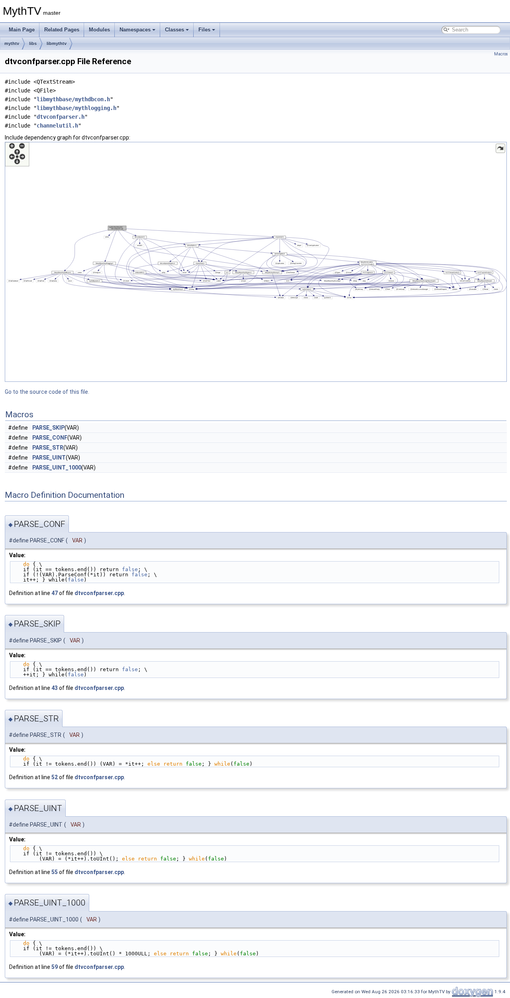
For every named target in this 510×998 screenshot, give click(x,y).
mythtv (11, 43)
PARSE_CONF (49, 437)
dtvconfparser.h (60, 117)
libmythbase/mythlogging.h (76, 108)
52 (54, 777)
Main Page (22, 30)
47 (54, 593)
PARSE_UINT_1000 (56, 467)
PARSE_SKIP (48, 427)
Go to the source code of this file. (47, 392)
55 (54, 872)
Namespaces (135, 30)
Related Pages (61, 30)
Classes (174, 30)
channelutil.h (57, 125)
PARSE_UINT (49, 457)
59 (54, 967)
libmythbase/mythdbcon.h (73, 99)
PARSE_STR (47, 447)
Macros (501, 54)
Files (204, 30)
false (130, 569)
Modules (99, 30)
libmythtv (57, 43)
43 (54, 688)
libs (33, 43)
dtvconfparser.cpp (99, 593)
